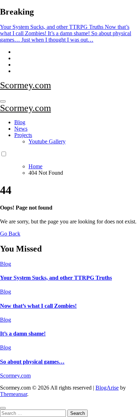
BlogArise (107, 388)
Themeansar (13, 394)
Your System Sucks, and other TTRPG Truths (56, 278)
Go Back (10, 234)
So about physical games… (32, 362)
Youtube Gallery (47, 141)
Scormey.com (25, 85)
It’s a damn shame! (23, 334)
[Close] (3, 408)
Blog (19, 122)
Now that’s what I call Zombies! (38, 306)
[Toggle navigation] (3, 101)
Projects (23, 135)
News (20, 129)
